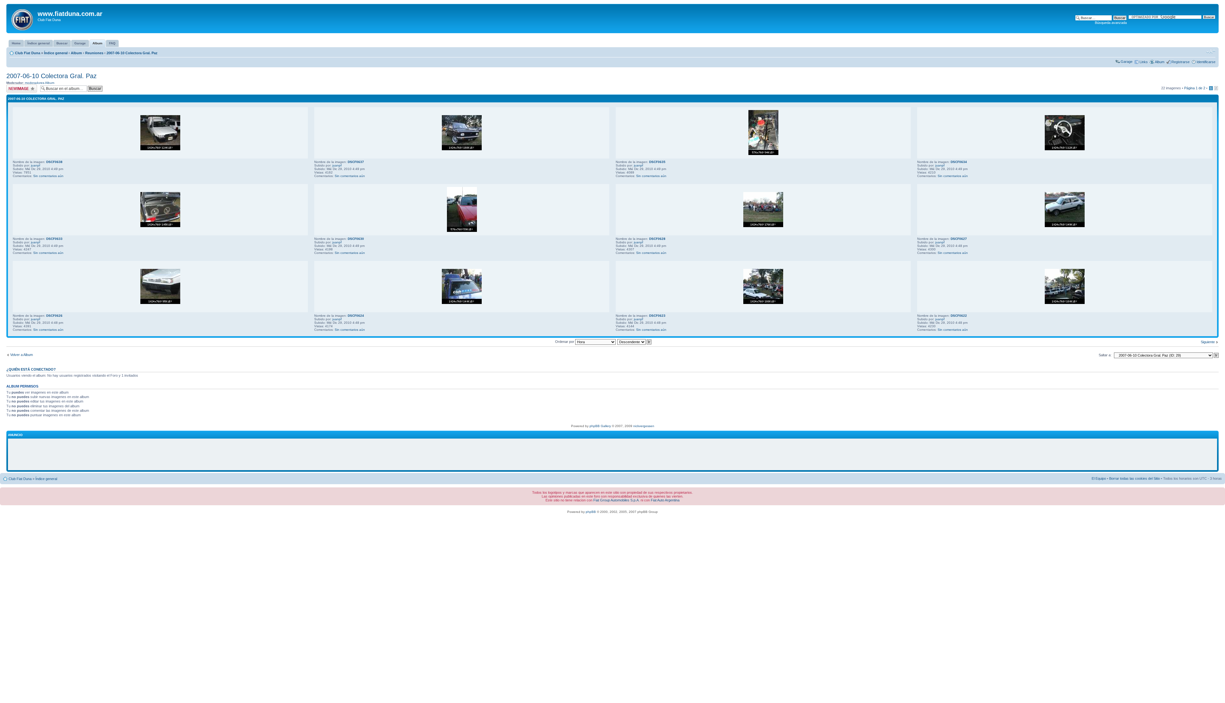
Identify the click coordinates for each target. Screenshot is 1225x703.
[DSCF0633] (160, 226)
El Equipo (1099, 478)
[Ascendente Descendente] (634, 342)
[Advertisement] (612, 454)
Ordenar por (565, 342)
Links (1144, 62)
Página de (1194, 88)
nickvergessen (643, 426)
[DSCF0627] (1065, 226)
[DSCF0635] (763, 154)
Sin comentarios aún (48, 176)
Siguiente (1208, 342)
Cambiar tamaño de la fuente (1210, 52)
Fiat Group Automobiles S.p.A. (616, 500)
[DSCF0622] (1065, 303)
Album (76, 53)
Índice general (56, 53)
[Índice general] (23, 18)
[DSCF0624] (462, 303)
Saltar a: (1105, 355)
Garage (1126, 61)
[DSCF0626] (160, 303)
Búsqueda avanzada (1111, 23)
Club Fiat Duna (27, 53)
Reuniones (94, 53)
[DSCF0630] (462, 231)
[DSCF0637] (462, 149)
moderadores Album (39, 83)
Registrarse (1180, 62)
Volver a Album (21, 355)
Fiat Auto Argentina (665, 500)
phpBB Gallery (600, 426)
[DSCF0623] (763, 303)
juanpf (35, 165)
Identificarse (1206, 62)
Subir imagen (16, 86)
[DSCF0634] (1065, 149)
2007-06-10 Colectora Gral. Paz (132, 53)
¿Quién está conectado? (31, 369)
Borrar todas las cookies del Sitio (1134, 478)
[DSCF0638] (160, 149)
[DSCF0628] (763, 226)
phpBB (591, 512)
